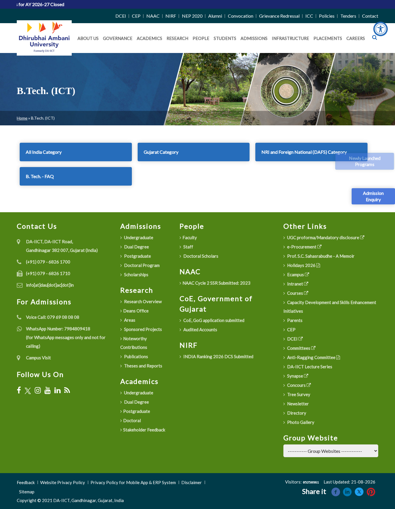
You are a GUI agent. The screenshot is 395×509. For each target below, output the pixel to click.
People (201, 38)
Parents (294, 320)
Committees (298, 348)
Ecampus (295, 274)
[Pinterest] (371, 491)
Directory (296, 412)
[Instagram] (38, 390)
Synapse (295, 375)
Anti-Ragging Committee (311, 357)
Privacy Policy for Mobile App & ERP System (133, 482)
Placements (327, 38)
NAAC (153, 16)
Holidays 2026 (301, 265)
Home (22, 118)
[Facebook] (19, 390)
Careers (355, 38)
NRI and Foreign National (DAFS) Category (304, 152)
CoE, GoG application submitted (213, 320)
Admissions (254, 38)
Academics (149, 38)
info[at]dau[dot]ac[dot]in (50, 285)
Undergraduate (138, 237)
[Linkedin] (347, 491)
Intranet (295, 283)
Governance (117, 38)
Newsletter (297, 403)
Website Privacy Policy (62, 482)
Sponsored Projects (142, 329)
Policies (327, 16)
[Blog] (67, 390)
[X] (28, 390)
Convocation (240, 16)
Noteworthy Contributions (133, 343)
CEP (136, 16)
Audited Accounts (199, 329)
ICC (309, 16)
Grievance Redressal (279, 16)
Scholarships (135, 274)
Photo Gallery (300, 422)
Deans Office (136, 310)
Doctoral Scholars (200, 256)
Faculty (189, 237)
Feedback (26, 482)
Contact (370, 16)
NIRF (170, 16)
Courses (295, 293)
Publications (135, 356)
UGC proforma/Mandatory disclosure (323, 237)
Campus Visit (38, 357)
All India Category (44, 152)
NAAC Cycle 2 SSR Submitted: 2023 (216, 282)
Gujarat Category (161, 152)
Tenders (348, 16)
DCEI (120, 16)
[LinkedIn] (57, 390)
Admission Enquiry (373, 196)
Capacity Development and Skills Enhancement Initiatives (329, 307)
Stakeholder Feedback (144, 429)
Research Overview (142, 301)
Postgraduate (137, 256)
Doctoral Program (141, 265)
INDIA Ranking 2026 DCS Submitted (217, 356)
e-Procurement (301, 246)
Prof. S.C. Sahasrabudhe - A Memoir (320, 256)
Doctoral (132, 420)
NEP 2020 (192, 16)
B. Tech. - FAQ (40, 176)
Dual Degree (136, 246)
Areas (129, 320)
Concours (296, 385)
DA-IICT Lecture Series (309, 366)
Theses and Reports (142, 365)
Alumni (215, 16)
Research (177, 38)
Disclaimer (191, 482)
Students (225, 38)
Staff (187, 246)
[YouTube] (48, 390)
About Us (88, 38)
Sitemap (26, 491)
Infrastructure (290, 38)
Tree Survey (298, 394)
